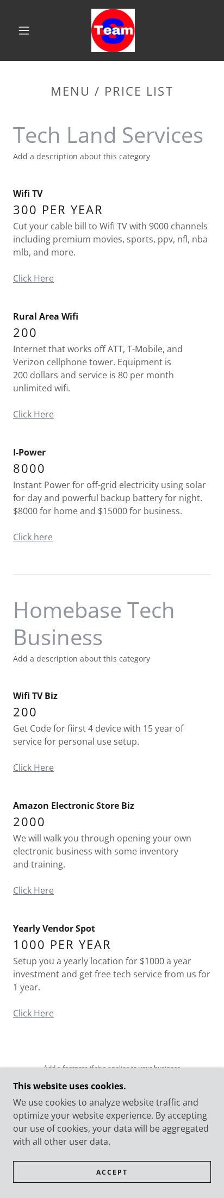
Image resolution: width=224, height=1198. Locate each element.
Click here (33, 537)
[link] (113, 30)
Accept (112, 1172)
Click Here (33, 278)
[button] (24, 30)
